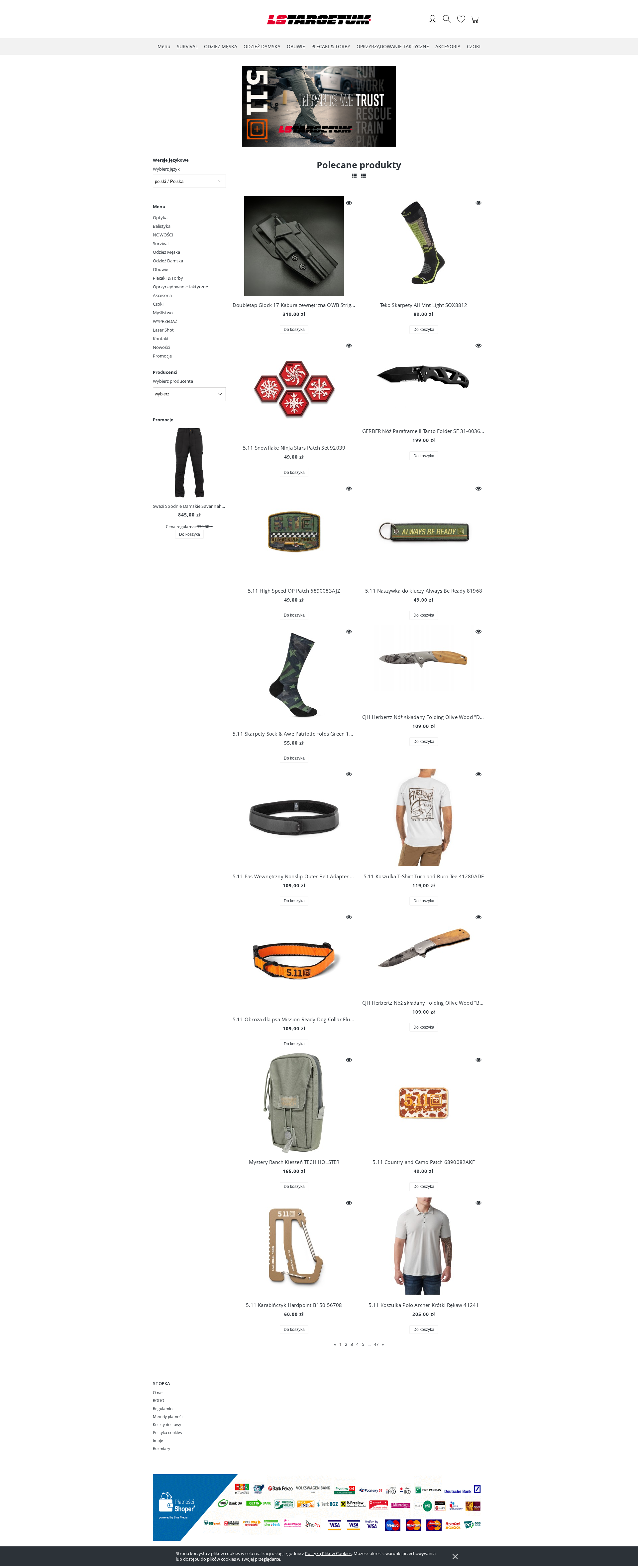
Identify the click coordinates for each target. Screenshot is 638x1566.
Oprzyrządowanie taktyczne (180, 287)
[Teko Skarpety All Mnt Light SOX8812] (423, 246)
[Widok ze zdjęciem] (354, 175)
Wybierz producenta (173, 381)
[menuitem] (164, 46)
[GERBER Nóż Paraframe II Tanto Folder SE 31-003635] (423, 380)
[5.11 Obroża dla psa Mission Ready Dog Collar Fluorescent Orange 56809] (294, 960)
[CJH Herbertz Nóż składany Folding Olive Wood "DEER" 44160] (423, 666)
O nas (158, 1392)
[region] (319, 106)
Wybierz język (166, 169)
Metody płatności (168, 1416)
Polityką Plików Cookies (328, 1553)
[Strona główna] (319, 20)
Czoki (158, 304)
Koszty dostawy (167, 1424)
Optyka (160, 217)
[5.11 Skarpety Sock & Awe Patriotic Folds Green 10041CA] (294, 675)
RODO (158, 1400)
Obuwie (160, 269)
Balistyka (161, 226)
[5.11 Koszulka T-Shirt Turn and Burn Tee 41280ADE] (423, 817)
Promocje (162, 356)
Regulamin (162, 1408)
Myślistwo (163, 313)
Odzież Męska (166, 252)
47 (376, 1344)
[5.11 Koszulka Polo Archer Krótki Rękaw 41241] (423, 1246)
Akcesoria (162, 295)
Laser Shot (163, 330)
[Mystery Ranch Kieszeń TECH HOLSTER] (294, 1103)
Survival (160, 243)
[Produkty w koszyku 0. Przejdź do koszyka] (475, 23)
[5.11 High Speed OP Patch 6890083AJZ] (294, 532)
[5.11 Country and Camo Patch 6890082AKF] (423, 1103)
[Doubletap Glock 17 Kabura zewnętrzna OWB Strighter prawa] (294, 246)
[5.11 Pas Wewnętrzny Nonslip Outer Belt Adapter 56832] (294, 817)
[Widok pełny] (363, 175)
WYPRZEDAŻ (165, 321)
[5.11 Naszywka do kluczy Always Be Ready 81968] (423, 532)
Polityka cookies (167, 1432)
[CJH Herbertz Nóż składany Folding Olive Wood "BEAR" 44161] (423, 952)
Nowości (161, 347)
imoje (158, 1440)
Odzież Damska (168, 261)
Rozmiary (161, 1448)
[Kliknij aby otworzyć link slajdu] (319, 106)
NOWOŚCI (163, 235)
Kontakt (161, 339)
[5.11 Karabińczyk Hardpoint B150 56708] (294, 1246)
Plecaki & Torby (168, 278)
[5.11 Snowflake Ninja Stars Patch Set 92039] (294, 389)
